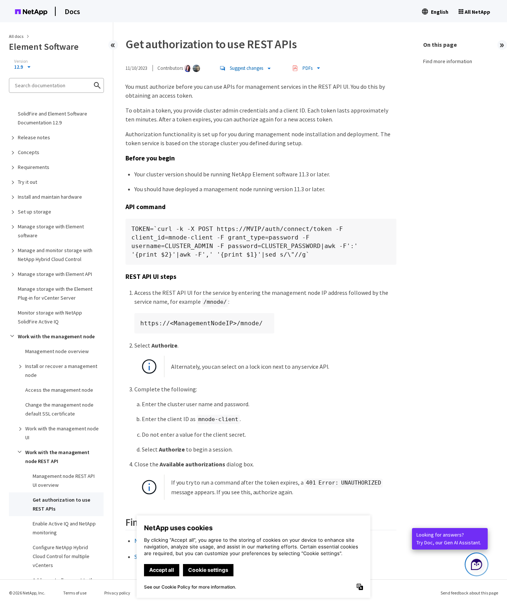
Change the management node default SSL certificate (59, 409)
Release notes (34, 137)
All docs (16, 36)
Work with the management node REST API (57, 457)
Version (21, 61)
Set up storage (34, 211)
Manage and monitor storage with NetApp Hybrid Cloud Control (55, 255)
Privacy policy (117, 593)
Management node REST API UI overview (64, 480)
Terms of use (74, 593)
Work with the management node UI (62, 433)
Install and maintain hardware (50, 196)
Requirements (33, 167)
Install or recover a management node (61, 370)
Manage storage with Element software (51, 231)
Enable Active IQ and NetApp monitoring (64, 528)
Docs (72, 11)
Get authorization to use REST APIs (61, 504)
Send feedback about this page (469, 593)
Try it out (27, 182)
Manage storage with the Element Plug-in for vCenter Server (55, 293)
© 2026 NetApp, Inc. (27, 593)
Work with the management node (56, 336)
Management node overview (57, 351)
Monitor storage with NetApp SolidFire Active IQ (50, 317)
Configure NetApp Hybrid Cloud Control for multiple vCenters (61, 556)
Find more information (447, 61)
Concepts (28, 152)
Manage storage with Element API (55, 274)
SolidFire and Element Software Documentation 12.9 (52, 118)
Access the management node (59, 390)
